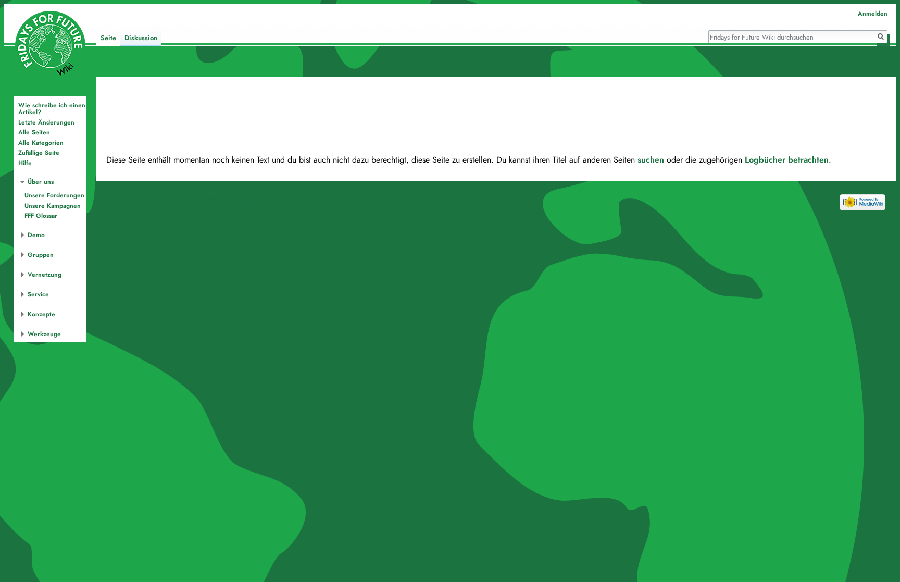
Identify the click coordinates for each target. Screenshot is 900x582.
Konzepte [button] (41, 314)
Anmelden (873, 13)
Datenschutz (122, 200)
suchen (651, 160)
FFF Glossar (40, 216)
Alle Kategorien (41, 143)
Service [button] (38, 294)
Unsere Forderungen (54, 195)
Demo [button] (36, 235)
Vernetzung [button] (44, 274)
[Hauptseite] (50, 46)
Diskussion (140, 38)
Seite (108, 38)
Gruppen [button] (41, 255)
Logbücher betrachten (787, 160)
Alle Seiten (34, 132)
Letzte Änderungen (46, 122)
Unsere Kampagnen (52, 206)
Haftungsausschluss (248, 200)
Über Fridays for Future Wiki (180, 200)
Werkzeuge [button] (44, 334)
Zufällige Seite (38, 152)
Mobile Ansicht (300, 200)
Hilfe (25, 163)
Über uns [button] (41, 182)
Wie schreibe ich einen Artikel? (51, 109)
